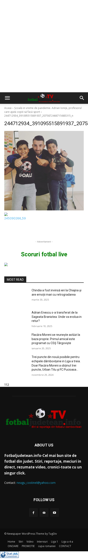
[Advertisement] (44, 46)
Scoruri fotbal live (44, 254)
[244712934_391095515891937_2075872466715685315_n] (44, 170)
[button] (7, 98)
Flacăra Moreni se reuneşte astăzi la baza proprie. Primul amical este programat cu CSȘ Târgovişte (56, 339)
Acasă (8, 108)
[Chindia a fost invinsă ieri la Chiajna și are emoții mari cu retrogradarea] (16, 296)
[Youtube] (54, 512)
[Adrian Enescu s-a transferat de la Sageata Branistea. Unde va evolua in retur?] (16, 319)
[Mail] (44, 512)
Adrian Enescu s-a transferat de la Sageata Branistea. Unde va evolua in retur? (57, 317)
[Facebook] (33, 512)
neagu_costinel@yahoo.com (36, 483)
